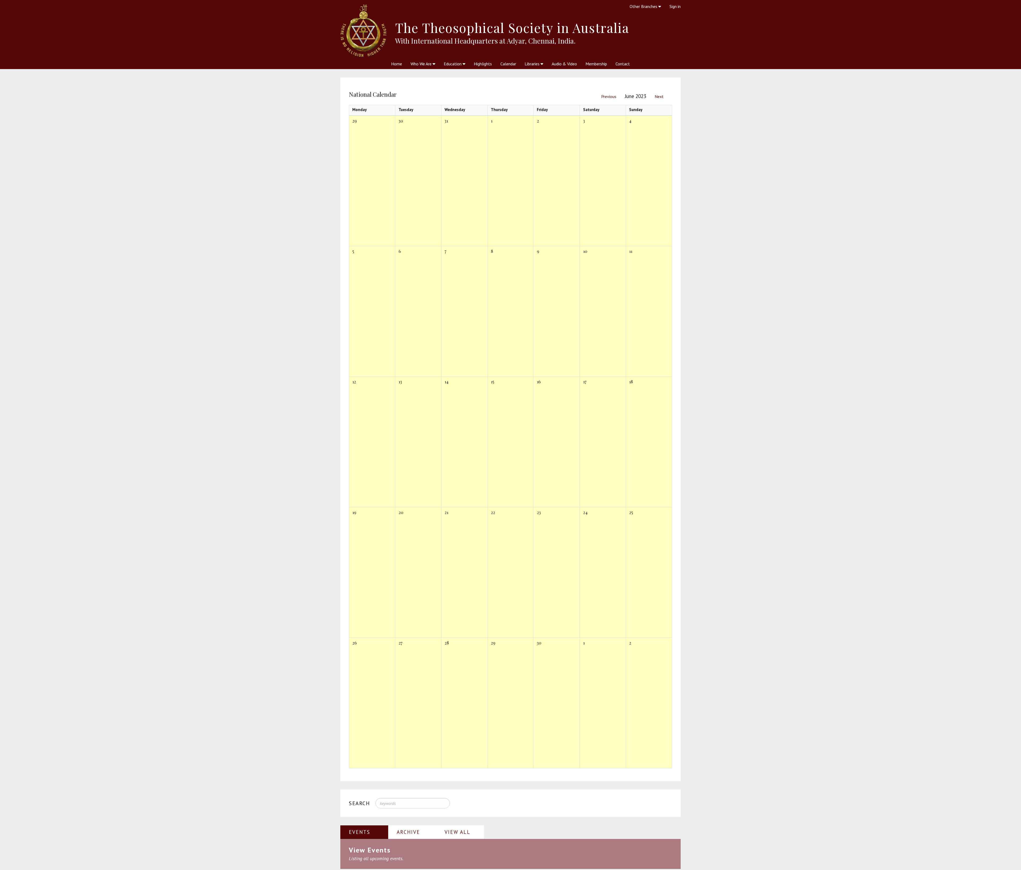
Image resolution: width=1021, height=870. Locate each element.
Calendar (508, 63)
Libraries (533, 63)
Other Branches (644, 6)
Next (659, 96)
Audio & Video (564, 63)
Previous (608, 96)
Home (396, 63)
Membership (596, 63)
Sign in (675, 6)
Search (359, 803)
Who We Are (422, 63)
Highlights (483, 63)
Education (453, 63)
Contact (623, 63)
